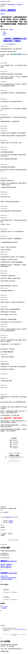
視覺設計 (11, 29)
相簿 (4, 32)
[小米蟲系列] (4, 608)
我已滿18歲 (3, 651)
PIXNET (6, 634)
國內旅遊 (11, 44)
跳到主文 (3, 13)
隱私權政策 (23, 634)
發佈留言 (2, 535)
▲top (2, 524)
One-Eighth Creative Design (19, 629)
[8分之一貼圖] (4, 606)
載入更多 (2, 527)
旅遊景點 (11, 522)
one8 (2, 509)
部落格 (4, 33)
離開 (7, 651)
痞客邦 (7, 517)
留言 (11, 517)
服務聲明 (14, 635)
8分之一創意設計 (8, 10)
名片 (4, 35)
